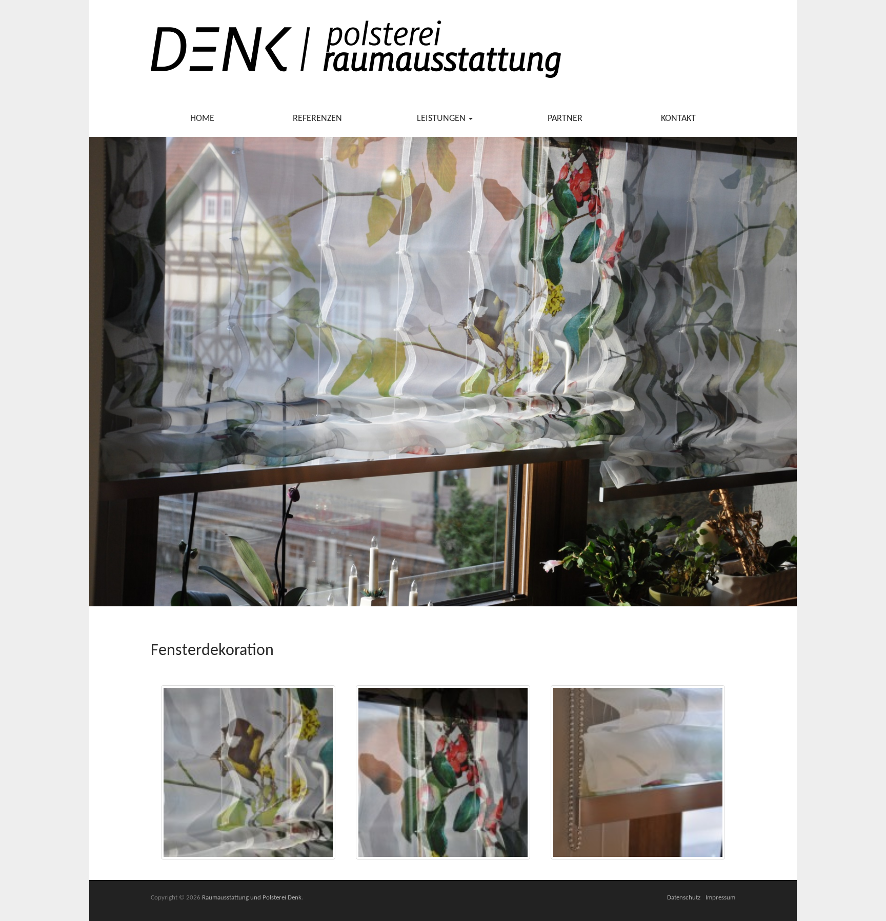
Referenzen (317, 119)
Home (202, 119)
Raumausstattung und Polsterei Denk (251, 897)
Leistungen (442, 119)
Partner (565, 119)
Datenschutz (683, 897)
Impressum (720, 897)
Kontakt (678, 119)
